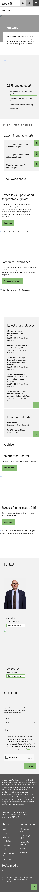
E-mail (7, 730)
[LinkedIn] (3, 870)
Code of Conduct (8, 859)
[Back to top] (34, 887)
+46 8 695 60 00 (14, 817)
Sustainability (6, 837)
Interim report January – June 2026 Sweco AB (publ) (17, 145)
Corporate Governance (12, 281)
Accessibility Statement (20, 879)
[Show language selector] (23, 3)
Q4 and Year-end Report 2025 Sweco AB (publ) (16, 166)
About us (5, 829)
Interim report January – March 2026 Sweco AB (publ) (17, 155)
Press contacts (7, 845)
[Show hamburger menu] (36, 3)
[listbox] (20, 722)
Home (3, 11)
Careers (4, 833)
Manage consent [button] (6, 881)
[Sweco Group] (7, 3)
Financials (8, 223)
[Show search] (29, 3)
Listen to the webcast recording (21, 105)
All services (24, 852)
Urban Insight (6, 841)
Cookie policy (28, 877)
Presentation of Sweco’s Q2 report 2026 (22, 99)
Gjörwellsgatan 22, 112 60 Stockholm (14, 812)
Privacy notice (18, 877)
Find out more (9, 468)
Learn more (8, 522)
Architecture (24, 848)
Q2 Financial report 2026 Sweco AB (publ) (22, 93)
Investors (5, 849)
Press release (15, 109)
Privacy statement (7, 879)
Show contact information (15, 625)
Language (7, 718)
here (29, 749)
